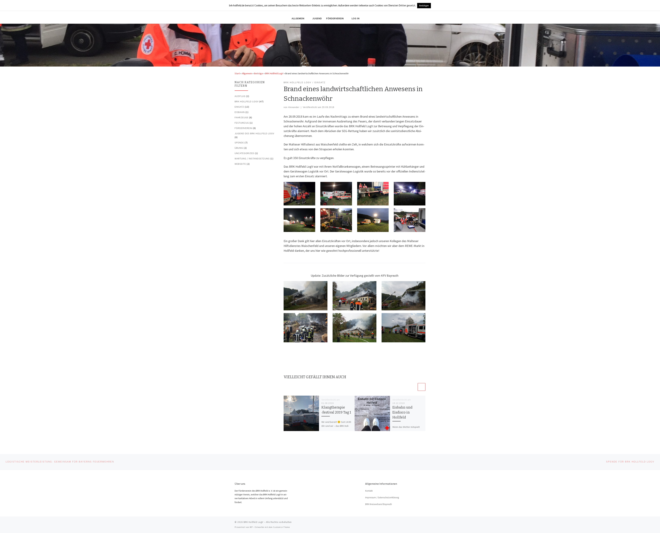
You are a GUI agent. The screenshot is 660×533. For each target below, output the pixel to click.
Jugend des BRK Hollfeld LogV (254, 133)
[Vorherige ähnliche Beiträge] (413, 387)
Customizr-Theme (281, 527)
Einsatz (239, 106)
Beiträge (258, 73)
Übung (239, 147)
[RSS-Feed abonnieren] (424, 523)
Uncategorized (244, 153)
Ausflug (240, 96)
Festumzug (242, 122)
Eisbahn (240, 112)
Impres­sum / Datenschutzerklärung (382, 497)
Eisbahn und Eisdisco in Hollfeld (402, 412)
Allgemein (247, 73)
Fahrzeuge (241, 117)
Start (237, 73)
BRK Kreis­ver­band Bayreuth (378, 504)
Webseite (240, 163)
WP (251, 527)
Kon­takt (369, 490)
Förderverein (243, 128)
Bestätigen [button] (424, 5)
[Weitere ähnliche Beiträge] (421, 387)
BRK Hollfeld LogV (274, 73)
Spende (239, 142)
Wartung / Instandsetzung (252, 158)
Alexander (293, 107)
